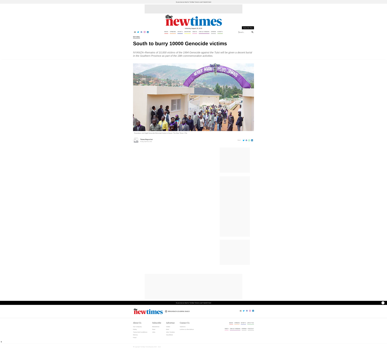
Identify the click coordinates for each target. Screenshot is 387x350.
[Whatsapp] (249, 140)
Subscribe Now (248, 28)
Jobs (153, 332)
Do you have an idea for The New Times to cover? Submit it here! (193, 2)
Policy (135, 329)
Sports (180, 31)
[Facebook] (141, 32)
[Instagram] (145, 32)
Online (168, 326)
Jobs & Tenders (204, 31)
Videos (194, 31)
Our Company (137, 326)
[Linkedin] (148, 32)
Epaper (213, 31)
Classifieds (169, 335)
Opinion (237, 323)
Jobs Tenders (170, 332)
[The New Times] (193, 26)
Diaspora (187, 31)
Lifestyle (250, 323)
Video (227, 328)
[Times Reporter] (136, 143)
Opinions (173, 31)
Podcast (251, 328)
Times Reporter (146, 139)
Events (220, 31)
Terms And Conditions (140, 332)
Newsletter (155, 326)
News (166, 31)
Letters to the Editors (187, 329)
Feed (134, 337)
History (135, 335)
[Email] (135, 32)
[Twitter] (138, 32)
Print (153, 329)
